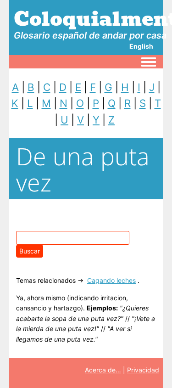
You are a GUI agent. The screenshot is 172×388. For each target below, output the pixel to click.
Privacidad (143, 370)
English (141, 46)
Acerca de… (103, 370)
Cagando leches (111, 280)
